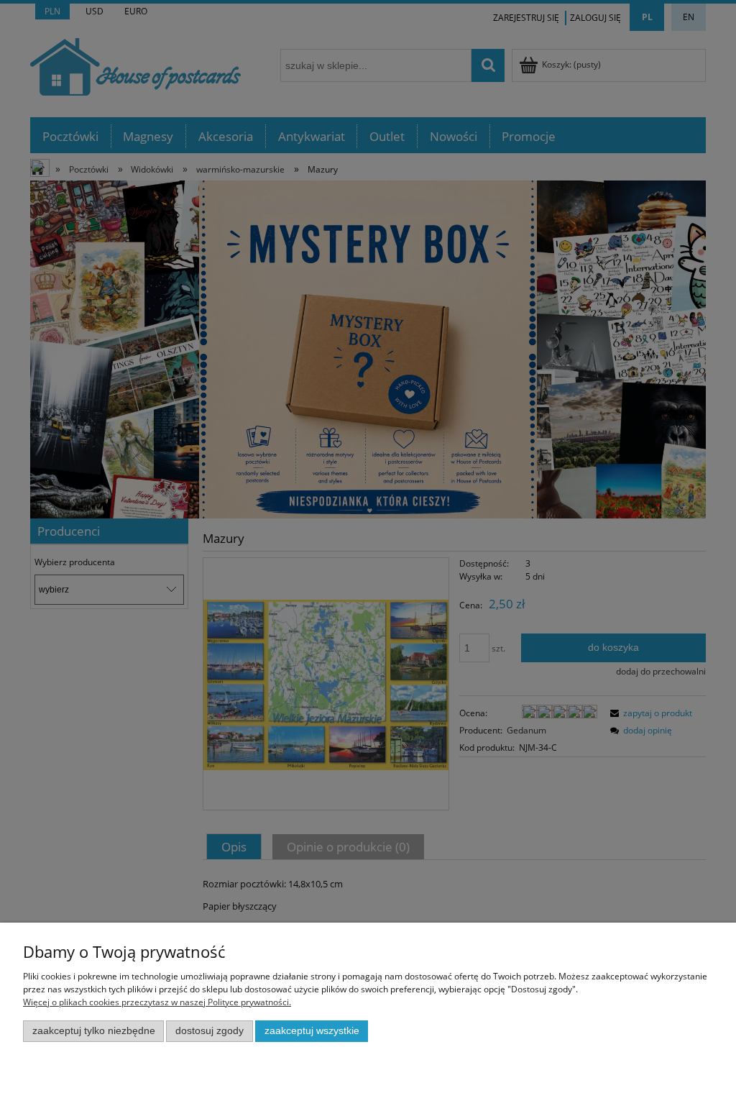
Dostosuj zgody (209, 1030)
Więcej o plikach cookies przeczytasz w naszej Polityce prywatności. (157, 1002)
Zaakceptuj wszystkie (311, 1030)
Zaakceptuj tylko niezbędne (93, 1030)
